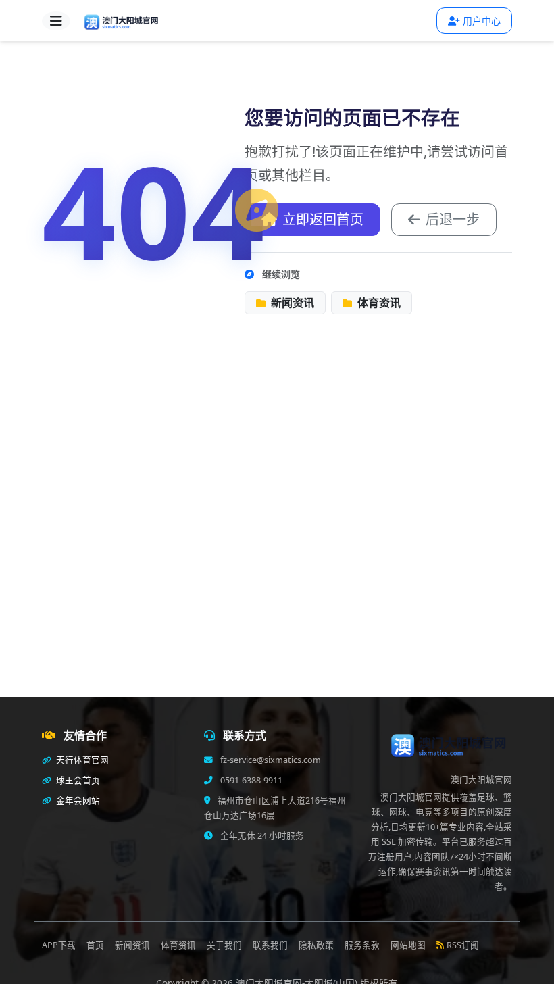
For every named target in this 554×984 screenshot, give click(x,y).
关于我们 (224, 945)
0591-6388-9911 (250, 780)
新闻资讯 (291, 302)
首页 (95, 945)
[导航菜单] (56, 20)
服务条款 (362, 945)
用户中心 (482, 20)
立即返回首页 (322, 219)
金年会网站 (77, 800)
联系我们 (270, 945)
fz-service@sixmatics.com (269, 760)
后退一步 (453, 219)
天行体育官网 (81, 760)
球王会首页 (77, 780)
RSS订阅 (463, 945)
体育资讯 (378, 302)
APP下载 (59, 945)
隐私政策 (316, 945)
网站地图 (408, 945)
